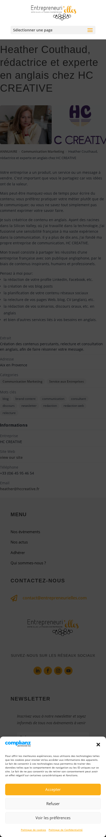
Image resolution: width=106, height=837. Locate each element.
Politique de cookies (33, 830)
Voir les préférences (53, 817)
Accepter (53, 789)
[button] (98, 744)
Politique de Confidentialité (66, 830)
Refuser (53, 803)
